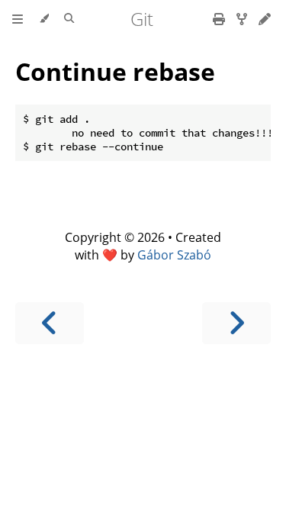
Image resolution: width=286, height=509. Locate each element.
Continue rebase (115, 71)
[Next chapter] (236, 323)
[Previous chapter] (49, 323)
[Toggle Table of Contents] (17, 19)
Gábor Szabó (174, 254)
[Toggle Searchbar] (69, 19)
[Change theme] (43, 19)
